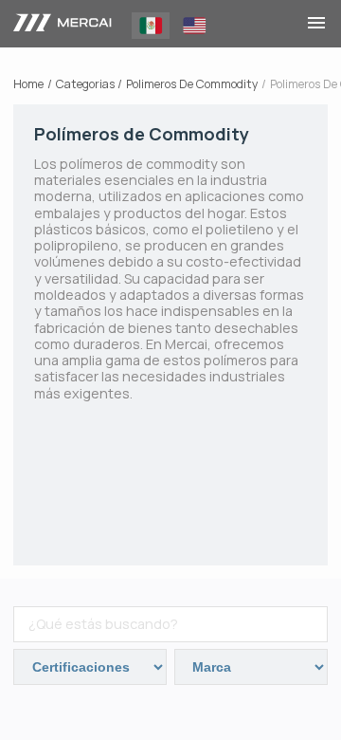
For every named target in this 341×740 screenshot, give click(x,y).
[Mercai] (62, 23)
